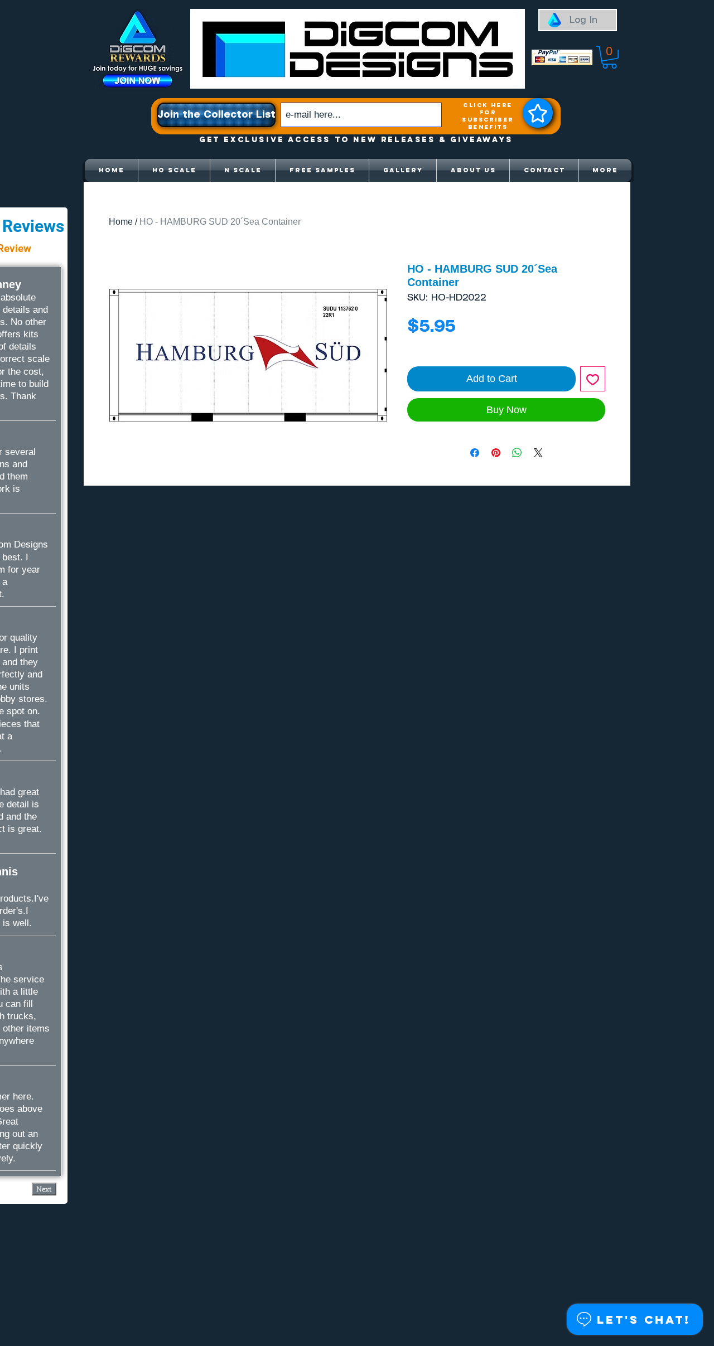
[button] (609, 57)
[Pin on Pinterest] (496, 452)
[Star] (538, 113)
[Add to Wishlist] (592, 378)
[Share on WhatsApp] (517, 452)
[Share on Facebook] (474, 452)
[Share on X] (538, 452)
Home (121, 221)
